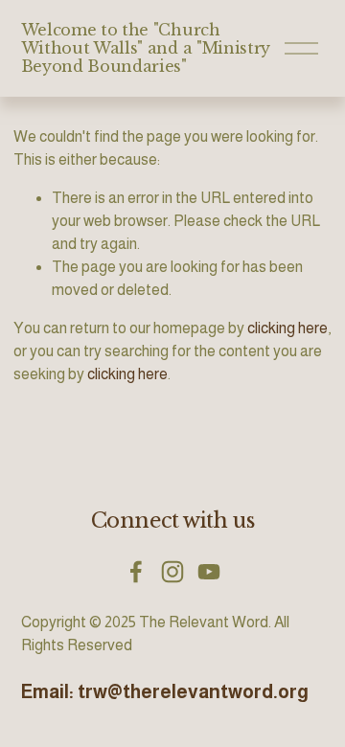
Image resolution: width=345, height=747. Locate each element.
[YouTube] (208, 571)
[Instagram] (172, 571)
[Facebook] (136, 571)
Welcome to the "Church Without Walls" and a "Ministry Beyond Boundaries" (145, 48)
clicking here (287, 328)
